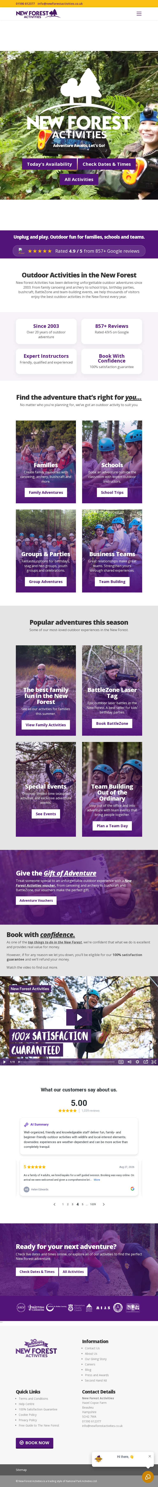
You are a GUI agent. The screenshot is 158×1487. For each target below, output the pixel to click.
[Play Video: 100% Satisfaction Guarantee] (79, 1017)
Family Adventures (46, 492)
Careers (90, 1364)
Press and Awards (97, 1375)
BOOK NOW (37, 1443)
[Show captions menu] (121, 1061)
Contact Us (92, 1348)
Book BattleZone (112, 723)
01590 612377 (25, 3)
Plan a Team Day (112, 825)
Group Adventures (46, 581)
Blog (88, 1370)
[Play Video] (4, 1061)
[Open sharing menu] (146, 1061)
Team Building (112, 581)
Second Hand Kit (96, 1380)
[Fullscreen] (154, 1061)
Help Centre (26, 1404)
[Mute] (129, 1061)
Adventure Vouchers (36, 900)
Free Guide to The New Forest (39, 1425)
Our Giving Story (96, 1359)
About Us (91, 1353)
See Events (46, 813)
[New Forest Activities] (38, 13)
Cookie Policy (28, 1415)
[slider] (67, 1061)
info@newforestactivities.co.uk (60, 3)
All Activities (79, 179)
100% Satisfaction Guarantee (38, 1409)
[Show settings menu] (137, 1061)
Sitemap (21, 1470)
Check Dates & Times (107, 164)
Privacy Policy (28, 1420)
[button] (139, 14)
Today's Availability (49, 164)
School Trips (112, 492)
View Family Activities (46, 724)
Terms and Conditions (33, 1399)
